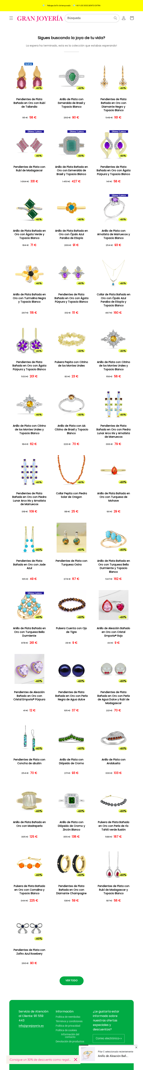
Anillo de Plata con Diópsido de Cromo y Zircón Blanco (71, 825)
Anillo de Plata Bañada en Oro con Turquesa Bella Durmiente (29, 632)
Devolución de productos (70, 1041)
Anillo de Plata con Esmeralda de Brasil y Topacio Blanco (71, 103)
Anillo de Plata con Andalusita (113, 761)
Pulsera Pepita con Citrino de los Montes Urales (71, 364)
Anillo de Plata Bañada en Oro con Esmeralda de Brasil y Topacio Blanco (71, 170)
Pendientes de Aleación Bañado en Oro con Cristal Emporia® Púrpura (29, 695)
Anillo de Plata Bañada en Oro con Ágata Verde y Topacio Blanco (29, 234)
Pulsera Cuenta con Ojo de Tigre (71, 630)
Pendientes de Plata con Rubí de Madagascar (29, 168)
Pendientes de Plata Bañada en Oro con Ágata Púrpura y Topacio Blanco (114, 170)
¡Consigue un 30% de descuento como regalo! (40, 1059)
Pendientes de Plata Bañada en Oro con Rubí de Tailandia (29, 103)
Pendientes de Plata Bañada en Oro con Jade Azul (29, 564)
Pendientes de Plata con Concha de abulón (29, 761)
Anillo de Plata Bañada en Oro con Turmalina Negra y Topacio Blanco (29, 298)
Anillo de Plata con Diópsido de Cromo (71, 761)
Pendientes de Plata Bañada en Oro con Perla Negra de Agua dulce (71, 695)
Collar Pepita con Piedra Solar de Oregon (71, 495)
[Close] (75, 1059)
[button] (11, 18)
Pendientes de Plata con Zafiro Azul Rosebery (29, 951)
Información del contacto (70, 1035)
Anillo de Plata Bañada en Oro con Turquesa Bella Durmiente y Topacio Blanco (113, 566)
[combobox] (92, 18)
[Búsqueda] (115, 18)
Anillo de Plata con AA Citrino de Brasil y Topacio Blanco (71, 429)
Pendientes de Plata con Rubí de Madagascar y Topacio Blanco (113, 889)
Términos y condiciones (69, 1021)
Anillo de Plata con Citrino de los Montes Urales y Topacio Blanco (113, 365)
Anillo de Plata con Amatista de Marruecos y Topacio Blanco (113, 234)
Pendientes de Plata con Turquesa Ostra (71, 562)
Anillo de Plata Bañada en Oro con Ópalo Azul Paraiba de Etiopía (71, 234)
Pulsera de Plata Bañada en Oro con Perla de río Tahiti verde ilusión (113, 825)
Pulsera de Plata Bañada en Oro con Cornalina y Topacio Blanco (29, 889)
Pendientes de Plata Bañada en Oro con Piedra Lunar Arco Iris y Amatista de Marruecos (113, 431)
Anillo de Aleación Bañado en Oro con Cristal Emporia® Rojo (113, 632)
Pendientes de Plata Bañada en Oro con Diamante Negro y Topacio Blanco (113, 105)
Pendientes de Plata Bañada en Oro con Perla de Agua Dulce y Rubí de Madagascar (113, 697)
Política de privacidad (68, 1025)
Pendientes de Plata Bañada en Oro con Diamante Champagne (71, 889)
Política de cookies (66, 1030)
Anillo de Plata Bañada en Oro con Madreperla (29, 824)
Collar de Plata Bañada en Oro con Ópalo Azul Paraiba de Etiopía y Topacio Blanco (113, 300)
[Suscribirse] (120, 1038)
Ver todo (72, 980)
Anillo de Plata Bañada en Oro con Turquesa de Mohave (113, 497)
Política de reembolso (68, 1016)
